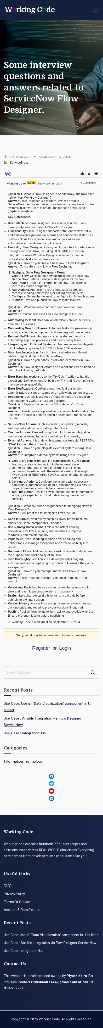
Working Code (49, 1019)
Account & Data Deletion (22, 910)
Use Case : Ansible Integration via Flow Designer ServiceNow (42, 721)
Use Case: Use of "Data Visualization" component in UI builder (47, 706)
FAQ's (8, 886)
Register (41, 648)
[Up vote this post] (82, 174)
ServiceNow (19, 163)
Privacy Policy (14, 894)
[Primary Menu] (95, 9)
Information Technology (23, 761)
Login (65, 648)
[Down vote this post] (96, 174)
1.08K (31, 182)
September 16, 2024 (66, 622)
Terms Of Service (17, 902)
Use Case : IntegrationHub (25, 733)
